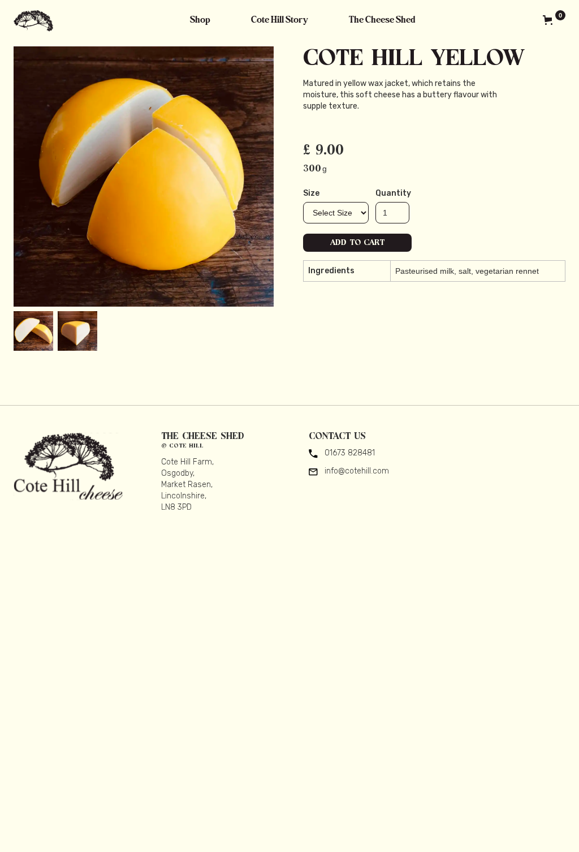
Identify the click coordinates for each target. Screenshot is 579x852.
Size (311, 193)
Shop (200, 19)
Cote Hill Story (279, 19)
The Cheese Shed (382, 19)
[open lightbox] (144, 176)
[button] (549, 20)
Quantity (393, 193)
